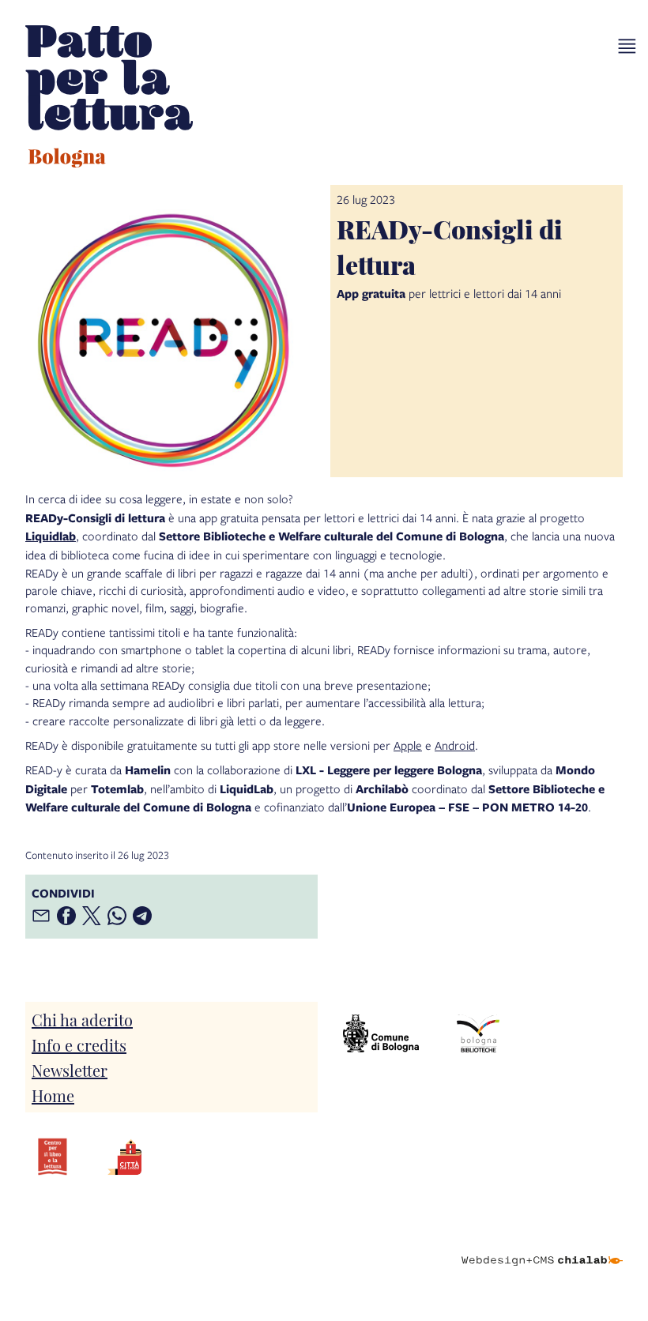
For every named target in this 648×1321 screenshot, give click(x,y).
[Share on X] (91, 915)
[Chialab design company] (542, 1248)
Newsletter (69, 1070)
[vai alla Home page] (109, 98)
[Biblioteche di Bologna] (478, 1034)
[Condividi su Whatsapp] (116, 915)
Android (455, 745)
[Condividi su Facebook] (66, 915)
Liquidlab (50, 536)
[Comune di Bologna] (380, 1034)
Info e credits (79, 1044)
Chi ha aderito (82, 1019)
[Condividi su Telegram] (142, 915)
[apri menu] (627, 46)
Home (53, 1095)
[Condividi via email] (41, 915)
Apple (408, 745)
